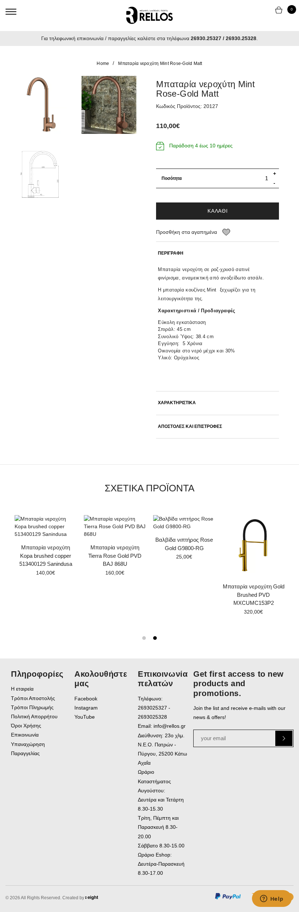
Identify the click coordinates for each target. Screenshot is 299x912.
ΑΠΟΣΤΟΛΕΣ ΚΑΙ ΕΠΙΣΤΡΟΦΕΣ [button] (190, 426)
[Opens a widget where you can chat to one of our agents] (272, 899)
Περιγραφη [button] (170, 253)
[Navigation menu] (10, 11)
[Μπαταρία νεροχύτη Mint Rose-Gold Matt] (40, 105)
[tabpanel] (115, 548)
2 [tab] (155, 638)
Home (103, 63)
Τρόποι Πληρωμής (32, 707)
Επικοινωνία (25, 735)
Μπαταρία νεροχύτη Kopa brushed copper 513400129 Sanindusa (45, 555)
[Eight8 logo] (91, 899)
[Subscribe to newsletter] (283, 738)
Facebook (85, 699)
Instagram (86, 708)
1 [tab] (144, 638)
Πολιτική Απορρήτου (34, 716)
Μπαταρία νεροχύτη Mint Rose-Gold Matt (160, 63)
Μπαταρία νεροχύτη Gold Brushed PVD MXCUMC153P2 (253, 594)
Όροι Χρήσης (26, 726)
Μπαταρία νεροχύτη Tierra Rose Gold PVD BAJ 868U (114, 555)
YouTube (84, 717)
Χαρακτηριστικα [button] (177, 403)
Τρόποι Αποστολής (33, 698)
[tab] (217, 253)
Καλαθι (217, 211)
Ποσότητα (172, 178)
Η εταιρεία (22, 689)
